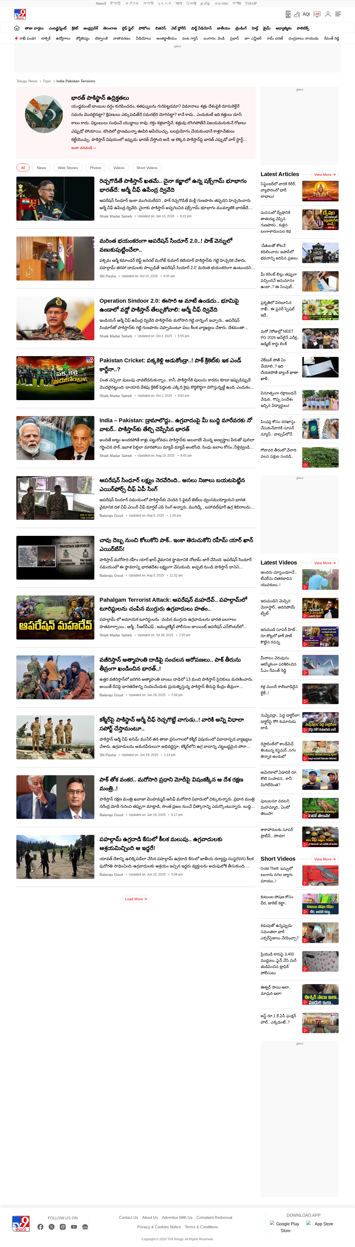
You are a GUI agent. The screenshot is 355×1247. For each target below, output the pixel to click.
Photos (95, 168)
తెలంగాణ (110, 28)
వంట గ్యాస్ (190, 38)
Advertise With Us (177, 1217)
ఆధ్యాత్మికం (284, 28)
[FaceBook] (40, 1227)
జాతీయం (223, 28)
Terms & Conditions (201, 1227)
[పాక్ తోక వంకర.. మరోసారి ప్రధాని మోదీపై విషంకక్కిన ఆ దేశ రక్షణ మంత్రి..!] (55, 797)
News (41, 168)
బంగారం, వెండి (214, 38)
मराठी (148, 3)
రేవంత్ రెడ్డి (331, 38)
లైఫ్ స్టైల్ (128, 28)
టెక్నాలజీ (101, 38)
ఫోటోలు (144, 28)
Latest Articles (280, 174)
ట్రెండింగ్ (241, 28)
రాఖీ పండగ (27, 38)
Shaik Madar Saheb (116, 216)
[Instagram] (63, 1227)
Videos (118, 168)
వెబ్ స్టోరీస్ (178, 28)
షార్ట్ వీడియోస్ (201, 28)
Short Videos (146, 168)
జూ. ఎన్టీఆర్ (253, 38)
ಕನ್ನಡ (132, 3)
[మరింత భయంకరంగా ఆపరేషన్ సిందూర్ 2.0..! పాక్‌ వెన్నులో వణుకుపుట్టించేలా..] (55, 259)
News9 (101, 3)
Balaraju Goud (111, 515)
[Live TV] (315, 14)
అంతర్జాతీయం (166, 38)
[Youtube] (74, 1227)
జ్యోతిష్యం (83, 38)
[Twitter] (52, 1227)
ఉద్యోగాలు (63, 38)
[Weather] (296, 14)
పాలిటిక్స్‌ (303, 28)
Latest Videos (279, 562)
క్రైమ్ (267, 28)
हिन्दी (115, 3)
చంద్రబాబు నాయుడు (303, 38)
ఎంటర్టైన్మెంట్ (58, 28)
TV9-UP (251, 3)
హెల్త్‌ (255, 28)
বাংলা (178, 3)
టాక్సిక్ (45, 38)
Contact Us (128, 1217)
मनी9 (236, 3)
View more (323, 174)
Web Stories (68, 168)
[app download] (286, 14)
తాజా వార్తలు (34, 28)
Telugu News (26, 81)
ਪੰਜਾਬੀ (191, 3)
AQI (306, 14)
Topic (47, 81)
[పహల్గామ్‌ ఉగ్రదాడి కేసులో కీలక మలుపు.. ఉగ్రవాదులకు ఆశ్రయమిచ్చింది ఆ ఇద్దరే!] (55, 857)
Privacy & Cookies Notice (159, 1227)
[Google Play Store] (285, 1227)
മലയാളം (221, 3)
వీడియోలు (143, 38)
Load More (134, 899)
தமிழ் (205, 3)
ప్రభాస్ (234, 38)
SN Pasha (108, 276)
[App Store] (322, 1227)
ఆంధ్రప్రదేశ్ (90, 28)
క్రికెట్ (75, 28)
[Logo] (20, 14)
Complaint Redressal (214, 1217)
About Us (150, 1217)
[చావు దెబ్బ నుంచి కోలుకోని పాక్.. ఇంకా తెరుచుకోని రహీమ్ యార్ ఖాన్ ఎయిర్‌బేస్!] (55, 558)
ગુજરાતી (164, 3)
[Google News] (85, 1227)
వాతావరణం (121, 38)
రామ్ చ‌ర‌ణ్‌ (275, 38)
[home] (17, 27)
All (23, 168)
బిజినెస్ (160, 28)
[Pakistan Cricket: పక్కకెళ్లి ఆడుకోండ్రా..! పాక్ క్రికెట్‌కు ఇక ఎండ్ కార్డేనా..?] (55, 378)
